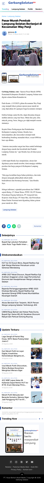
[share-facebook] (4, 226)
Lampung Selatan (18, 9)
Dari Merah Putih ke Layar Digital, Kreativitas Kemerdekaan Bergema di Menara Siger (13, 353)
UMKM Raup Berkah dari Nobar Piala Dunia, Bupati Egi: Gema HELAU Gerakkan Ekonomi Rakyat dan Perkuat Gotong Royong (21, 314)
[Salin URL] (19, 226)
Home (4, 16)
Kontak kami (27, 469)
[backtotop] (22, 475)
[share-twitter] (9, 226)
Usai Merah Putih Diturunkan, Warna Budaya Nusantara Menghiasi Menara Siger (14, 368)
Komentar (37, 226)
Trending (5, 9)
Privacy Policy (16, 469)
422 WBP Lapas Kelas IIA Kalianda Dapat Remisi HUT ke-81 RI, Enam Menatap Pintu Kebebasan (15, 382)
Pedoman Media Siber (21, 467)
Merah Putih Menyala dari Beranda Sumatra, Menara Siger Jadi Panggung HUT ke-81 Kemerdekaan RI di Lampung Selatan (15, 397)
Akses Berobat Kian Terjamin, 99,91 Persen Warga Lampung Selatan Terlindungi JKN (20, 303)
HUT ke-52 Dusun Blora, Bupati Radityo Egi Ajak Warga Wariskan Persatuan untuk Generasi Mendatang (20, 265)
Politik (30, 9)
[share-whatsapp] (14, 226)
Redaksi (8, 467)
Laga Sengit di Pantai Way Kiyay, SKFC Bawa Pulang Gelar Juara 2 (15, 338)
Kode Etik (34, 467)
